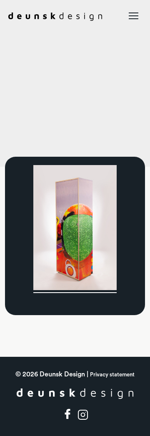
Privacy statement (112, 374)
